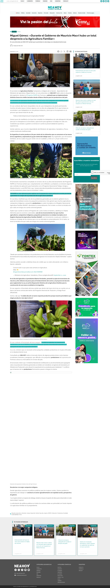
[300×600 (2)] (86, 228)
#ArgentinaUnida (18, 272)
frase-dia (41, 513)
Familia (37, 513)
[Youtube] (106, 1)
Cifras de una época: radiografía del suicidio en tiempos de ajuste (64, 541)
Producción (54, 513)
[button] (58, 51)
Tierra (20, 514)
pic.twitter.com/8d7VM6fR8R (33, 272)
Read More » (17, 545)
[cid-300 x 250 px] (86, 249)
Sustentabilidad (15, 514)
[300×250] (86, 154)
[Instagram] (101, 1)
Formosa (14, 31)
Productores (60, 513)
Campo (28, 513)
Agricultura (18, 513)
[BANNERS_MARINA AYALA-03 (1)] (86, 316)
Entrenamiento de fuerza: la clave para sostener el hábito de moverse (22, 541)
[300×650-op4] (86, 295)
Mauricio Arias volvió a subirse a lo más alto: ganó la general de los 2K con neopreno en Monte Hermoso (86, 102)
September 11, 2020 (60, 275)
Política (19, 31)
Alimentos (24, 513)
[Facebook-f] (108, 1)
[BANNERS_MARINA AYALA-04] (86, 362)
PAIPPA (49, 513)
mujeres (46, 513)
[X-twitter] (104, 1)
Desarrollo (32, 513)
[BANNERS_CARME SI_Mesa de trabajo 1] (55, 27)
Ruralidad (65, 513)
